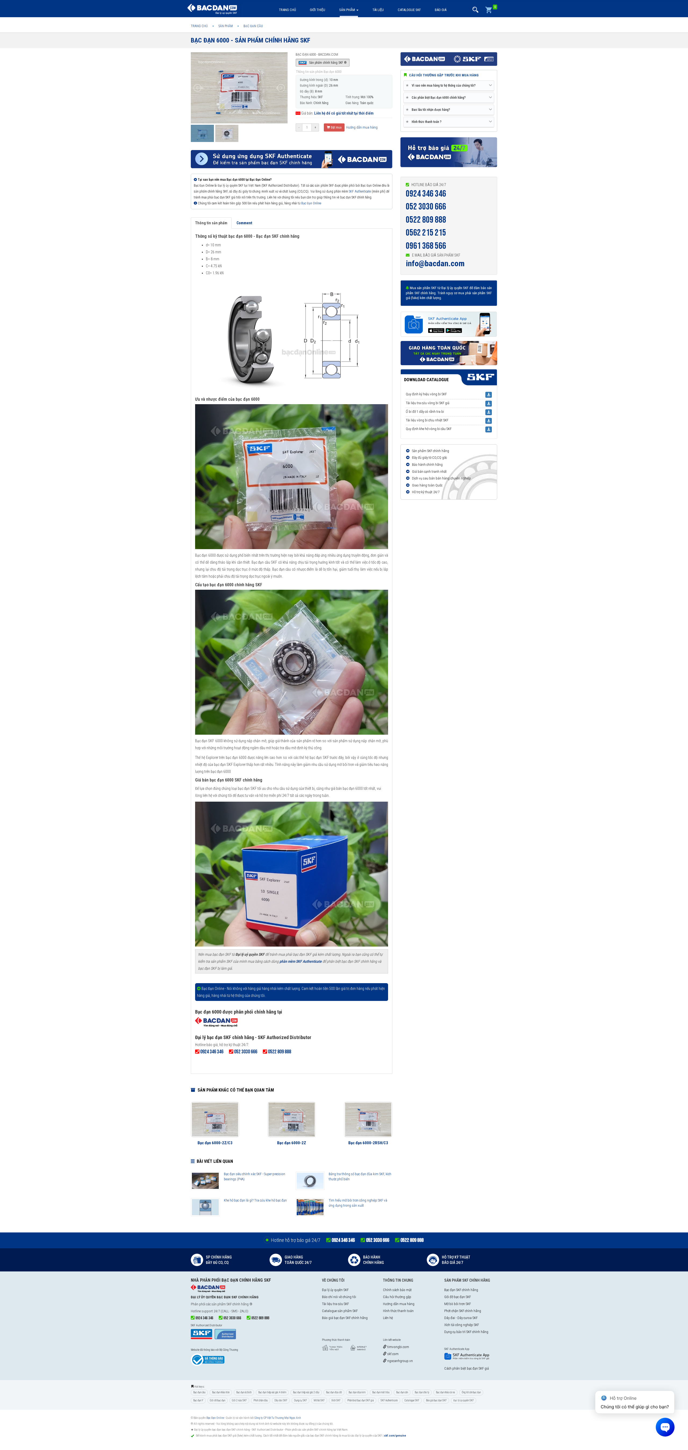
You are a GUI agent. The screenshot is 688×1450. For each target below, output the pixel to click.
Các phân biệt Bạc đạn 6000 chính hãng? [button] (437, 97)
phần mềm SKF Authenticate (301, 961)
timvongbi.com (397, 1347)
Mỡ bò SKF (319, 1400)
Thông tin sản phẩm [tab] (211, 223)
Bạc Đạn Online (311, 203)
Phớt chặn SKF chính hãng (462, 1311)
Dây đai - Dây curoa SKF (461, 1318)
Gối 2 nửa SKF (239, 1400)
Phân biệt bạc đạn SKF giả (360, 1400)
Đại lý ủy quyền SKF (335, 1290)
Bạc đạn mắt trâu (380, 1392)
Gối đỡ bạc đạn (217, 1400)
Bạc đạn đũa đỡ (334, 1392)
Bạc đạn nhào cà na (445, 1392)
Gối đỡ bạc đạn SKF (457, 1297)
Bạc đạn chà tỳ (422, 1392)
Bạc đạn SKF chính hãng (461, 1290)
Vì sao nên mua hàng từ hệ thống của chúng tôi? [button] (442, 85)
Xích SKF (336, 1400)
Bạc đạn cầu (199, 1392)
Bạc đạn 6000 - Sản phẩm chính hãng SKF (250, 40)
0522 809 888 (426, 219)
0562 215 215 (426, 232)
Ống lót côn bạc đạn (471, 1392)
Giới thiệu (317, 10)
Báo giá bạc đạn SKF (436, 1400)
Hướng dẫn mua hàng (361, 127)
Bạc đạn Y (198, 1400)
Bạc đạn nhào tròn (221, 1392)
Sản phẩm (347, 10)
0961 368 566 (426, 245)
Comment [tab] (244, 223)
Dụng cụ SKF (300, 1400)
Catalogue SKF (409, 10)
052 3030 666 (426, 206)
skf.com (392, 1354)
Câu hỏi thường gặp (397, 1297)
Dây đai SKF (280, 1400)
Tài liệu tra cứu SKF (335, 1304)
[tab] (449, 86)
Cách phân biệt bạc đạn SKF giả (466, 1368)
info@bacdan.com (435, 263)
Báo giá (440, 10)
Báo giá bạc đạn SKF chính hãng (345, 1318)
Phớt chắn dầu (260, 1400)
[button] (475, 10)
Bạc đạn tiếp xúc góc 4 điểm (272, 1392)
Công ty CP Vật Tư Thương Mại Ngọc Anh (277, 1418)
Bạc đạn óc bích (244, 1392)
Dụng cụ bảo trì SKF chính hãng (466, 1332)
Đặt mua (336, 127)
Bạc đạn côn (402, 1392)
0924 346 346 (426, 193)
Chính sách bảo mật (397, 1290)
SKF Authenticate (360, 191)
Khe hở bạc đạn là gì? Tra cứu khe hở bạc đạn (255, 1200)
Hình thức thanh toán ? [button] (425, 122)
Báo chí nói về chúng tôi (339, 1297)
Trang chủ (287, 10)
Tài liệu (378, 10)
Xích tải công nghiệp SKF (461, 1325)
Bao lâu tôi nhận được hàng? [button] (429, 110)
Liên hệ (388, 1318)
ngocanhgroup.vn (399, 1361)
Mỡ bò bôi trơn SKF (457, 1304)
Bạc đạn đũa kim (357, 1392)
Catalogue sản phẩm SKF (340, 1311)
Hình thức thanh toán (398, 1311)
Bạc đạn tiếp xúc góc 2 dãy (306, 1392)
